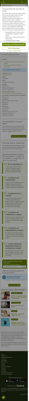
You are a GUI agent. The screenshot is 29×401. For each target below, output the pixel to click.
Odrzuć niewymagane (14, 48)
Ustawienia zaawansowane (14, 50)
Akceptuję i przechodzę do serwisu (14, 44)
